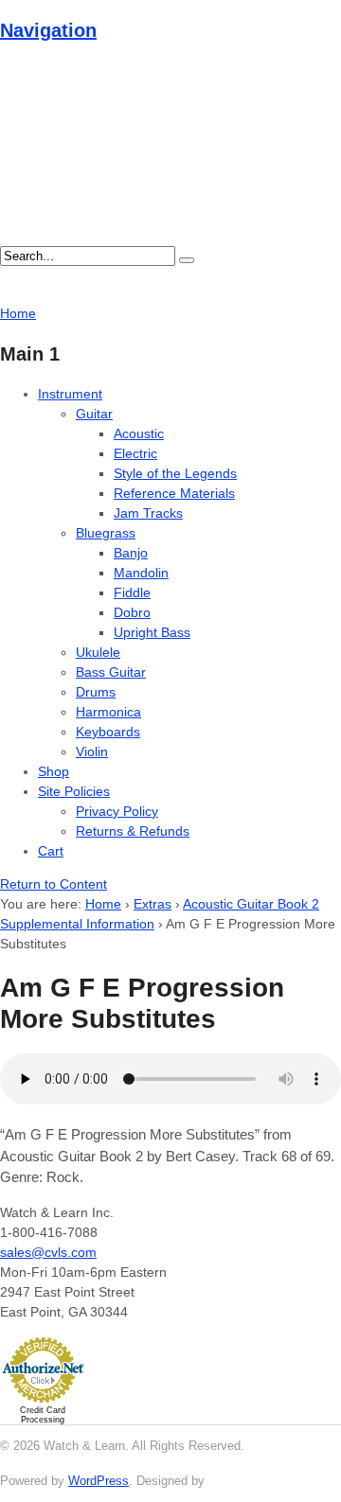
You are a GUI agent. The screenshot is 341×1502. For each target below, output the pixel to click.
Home (103, 903)
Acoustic (139, 433)
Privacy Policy (117, 811)
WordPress (98, 1481)
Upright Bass (152, 632)
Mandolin (141, 572)
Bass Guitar (111, 672)
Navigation (48, 30)
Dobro (132, 612)
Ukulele (98, 652)
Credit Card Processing (42, 1414)
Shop (53, 771)
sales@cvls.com (48, 1252)
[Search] (186, 260)
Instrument (70, 393)
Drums (96, 691)
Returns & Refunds (132, 831)
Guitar (94, 413)
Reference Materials (174, 493)
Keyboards (108, 731)
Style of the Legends (175, 473)
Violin (92, 751)
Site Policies (74, 791)
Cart (50, 850)
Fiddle (132, 592)
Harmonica (108, 711)
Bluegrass (105, 532)
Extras (152, 903)
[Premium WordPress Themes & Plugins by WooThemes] (243, 1481)
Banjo (131, 552)
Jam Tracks (148, 513)
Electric (135, 453)
